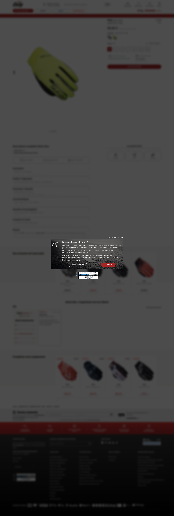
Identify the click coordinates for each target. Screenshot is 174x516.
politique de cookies (104, 255)
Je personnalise (77, 265)
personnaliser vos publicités (101, 257)
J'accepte (109, 265)
